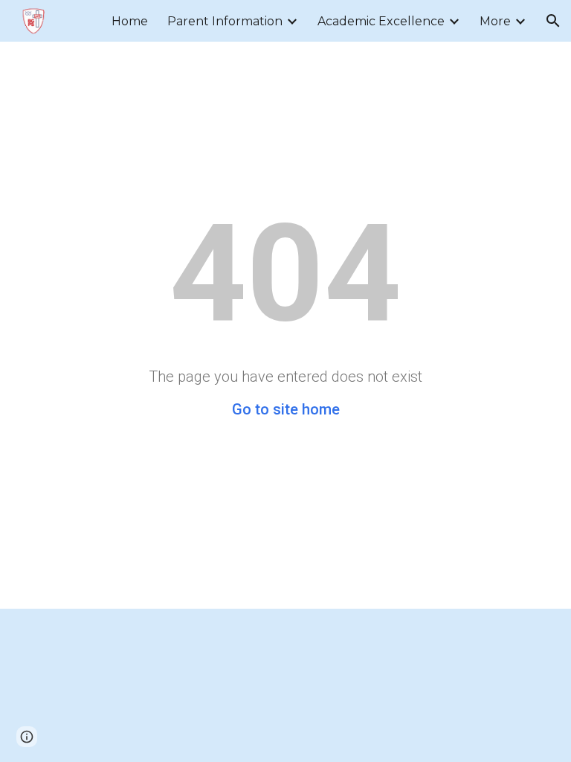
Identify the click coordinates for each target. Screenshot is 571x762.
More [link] (495, 21)
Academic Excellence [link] (381, 21)
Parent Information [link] (225, 21)
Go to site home (286, 409)
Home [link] (130, 21)
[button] (553, 21)
